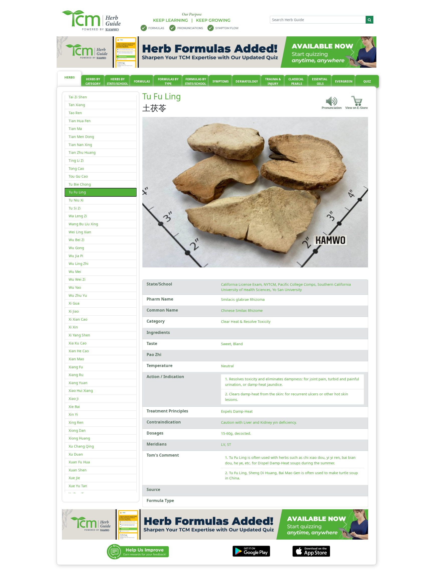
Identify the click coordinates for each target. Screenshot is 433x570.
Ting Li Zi (76, 160)
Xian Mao (76, 359)
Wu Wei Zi (77, 279)
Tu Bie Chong (80, 184)
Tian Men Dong (81, 136)
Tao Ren (75, 112)
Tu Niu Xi (76, 200)
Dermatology (247, 81)
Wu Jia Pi (76, 255)
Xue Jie (74, 477)
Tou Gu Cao (78, 176)
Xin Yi (73, 414)
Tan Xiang (77, 104)
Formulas (142, 81)
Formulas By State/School (195, 81)
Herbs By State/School (117, 81)
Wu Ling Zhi (78, 263)
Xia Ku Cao (77, 343)
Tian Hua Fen (80, 120)
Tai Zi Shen (78, 97)
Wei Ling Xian (80, 232)
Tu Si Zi (75, 208)
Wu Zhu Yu (78, 295)
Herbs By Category (92, 81)
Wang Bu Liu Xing (83, 224)
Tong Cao (76, 168)
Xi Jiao (74, 311)
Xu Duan (76, 454)
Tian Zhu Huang (82, 152)
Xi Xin (73, 327)
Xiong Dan (77, 430)
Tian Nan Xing (80, 144)
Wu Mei (75, 271)
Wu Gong (76, 247)
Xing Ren (76, 422)
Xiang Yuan (78, 382)
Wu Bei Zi (76, 239)
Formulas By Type (168, 81)
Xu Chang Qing (81, 446)
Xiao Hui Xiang (81, 390)
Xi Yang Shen (79, 335)
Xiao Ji (74, 398)
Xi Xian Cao (78, 319)
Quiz (367, 81)
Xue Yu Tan (78, 485)
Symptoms (220, 81)
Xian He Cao (79, 350)
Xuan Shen (78, 470)
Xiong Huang (79, 438)
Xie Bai (74, 406)
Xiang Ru (76, 374)
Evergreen (343, 81)
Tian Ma (75, 128)
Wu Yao (75, 287)
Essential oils (320, 81)
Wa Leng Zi (78, 215)
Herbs (69, 77)
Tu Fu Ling (77, 192)
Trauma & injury (273, 81)
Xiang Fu (76, 367)
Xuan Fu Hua (79, 462)
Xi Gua (74, 303)
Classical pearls (296, 81)
